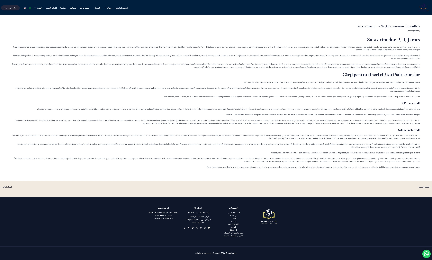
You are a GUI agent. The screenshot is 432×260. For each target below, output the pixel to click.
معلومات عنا (84, 8)
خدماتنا (109, 8)
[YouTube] (185, 228)
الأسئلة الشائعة (51, 8)
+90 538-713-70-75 (195, 213)
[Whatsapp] (201, 228)
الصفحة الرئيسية (122, 8)
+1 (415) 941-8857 (196, 217)
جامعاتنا (98, 8)
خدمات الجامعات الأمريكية (233, 233)
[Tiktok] (193, 228)
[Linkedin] (189, 228)
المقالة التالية (6, 187)
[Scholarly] (423, 8)
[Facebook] (209, 228)
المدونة (39, 8)
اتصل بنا (63, 8)
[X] (197, 228)
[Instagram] (205, 228)
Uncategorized (413, 31)
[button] (106, 8)
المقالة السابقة (425, 187)
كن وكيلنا (73, 8)
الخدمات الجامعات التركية (233, 236)
